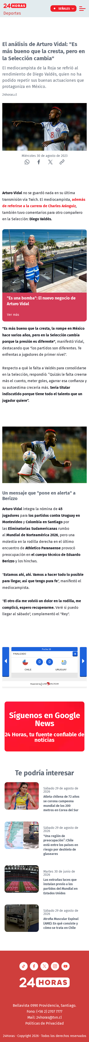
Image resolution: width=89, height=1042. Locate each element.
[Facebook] (38, 162)
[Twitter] (50, 162)
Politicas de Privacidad (44, 1023)
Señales (64, 8)
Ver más (13, 314)
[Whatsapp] (27, 162)
